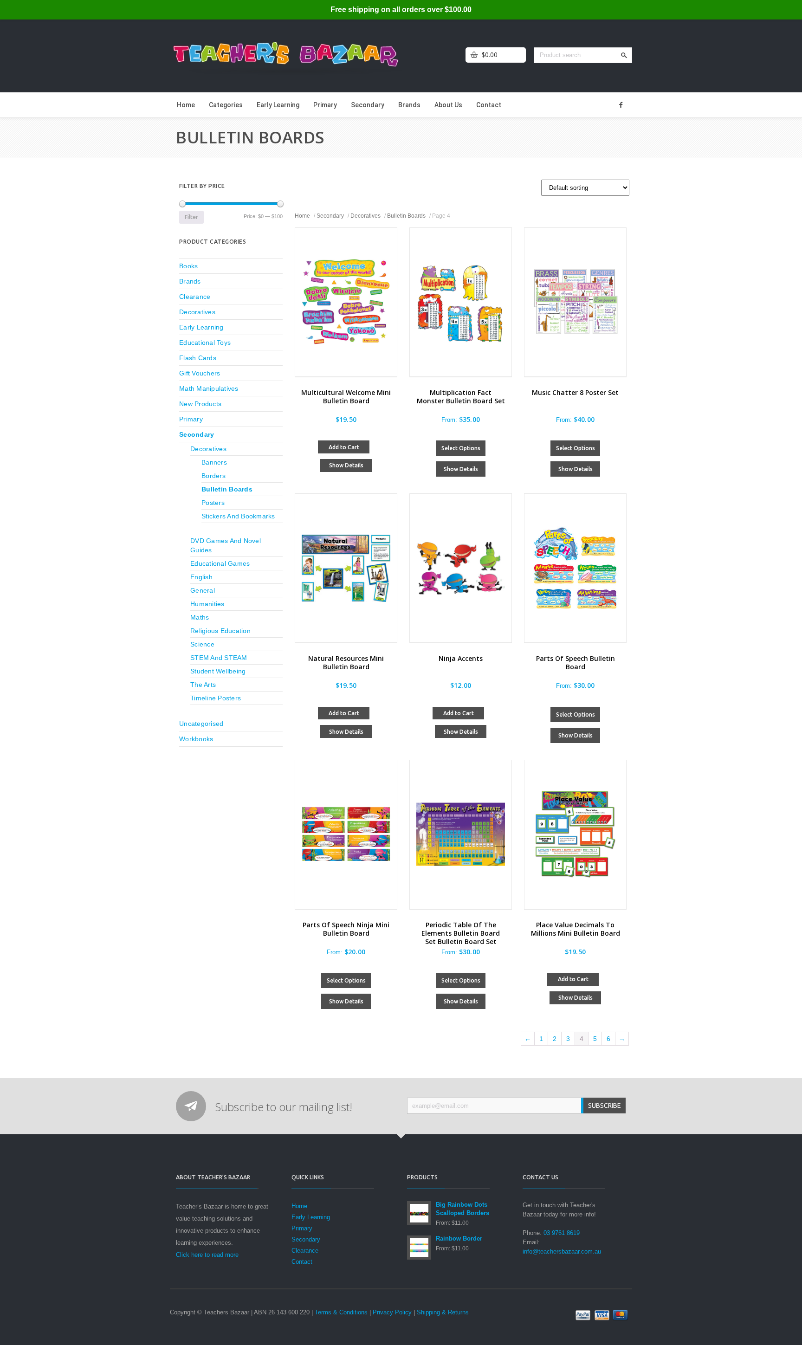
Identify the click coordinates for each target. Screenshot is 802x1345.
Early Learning (278, 105)
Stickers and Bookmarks (238, 516)
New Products (200, 403)
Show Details (346, 465)
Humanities (207, 604)
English (201, 577)
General (202, 590)
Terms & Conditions (341, 1312)
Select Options (460, 448)
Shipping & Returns (443, 1312)
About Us (448, 105)
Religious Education (220, 630)
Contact (488, 105)
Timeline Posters (215, 698)
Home (186, 105)
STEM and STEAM (218, 657)
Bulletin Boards (406, 216)
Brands (409, 105)
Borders (213, 475)
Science (202, 644)
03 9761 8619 (561, 1232)
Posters (213, 502)
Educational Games (220, 563)
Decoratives (365, 216)
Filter (191, 217)
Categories (226, 105)
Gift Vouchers (199, 373)
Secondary (367, 105)
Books (188, 266)
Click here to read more (207, 1254)
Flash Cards (197, 358)
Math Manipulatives (209, 388)
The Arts (203, 684)
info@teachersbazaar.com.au (562, 1251)
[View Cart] (474, 55)
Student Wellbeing (218, 671)
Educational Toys (205, 342)
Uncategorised (201, 723)
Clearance (194, 296)
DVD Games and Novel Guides (225, 545)
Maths (199, 617)
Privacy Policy (392, 1312)
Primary (325, 105)
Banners (214, 462)
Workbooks (196, 739)
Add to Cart (344, 447)
